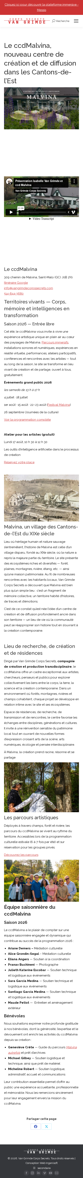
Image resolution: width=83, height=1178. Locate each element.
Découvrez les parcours (21, 855)
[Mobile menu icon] (76, 21)
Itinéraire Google (16, 283)
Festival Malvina (59, 405)
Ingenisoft (52, 1163)
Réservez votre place (19, 462)
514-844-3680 (14, 293)
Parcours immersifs (55, 342)
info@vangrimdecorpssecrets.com (28, 288)
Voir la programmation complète (27, 419)
